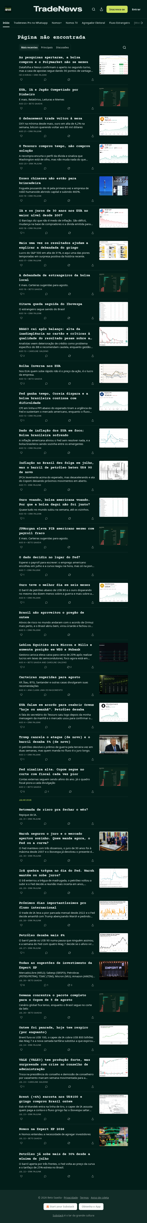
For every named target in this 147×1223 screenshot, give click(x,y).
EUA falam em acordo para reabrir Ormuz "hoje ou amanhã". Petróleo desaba (56, 707)
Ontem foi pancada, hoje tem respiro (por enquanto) (53, 1030)
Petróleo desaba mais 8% (41, 935)
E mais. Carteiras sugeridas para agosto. (43, 285)
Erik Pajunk (40, 75)
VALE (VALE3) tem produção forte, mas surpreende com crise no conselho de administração (54, 1064)
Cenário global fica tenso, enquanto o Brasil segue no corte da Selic (55, 1006)
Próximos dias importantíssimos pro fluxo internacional (52, 905)
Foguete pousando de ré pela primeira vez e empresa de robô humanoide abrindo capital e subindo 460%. (54, 189)
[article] (73, 68)
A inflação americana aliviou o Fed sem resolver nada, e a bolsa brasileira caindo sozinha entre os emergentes (54, 442)
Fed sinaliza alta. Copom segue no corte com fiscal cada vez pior (51, 772)
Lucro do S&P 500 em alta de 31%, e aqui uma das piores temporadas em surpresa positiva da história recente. (54, 254)
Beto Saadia (35, 103)
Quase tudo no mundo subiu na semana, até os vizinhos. (54, 509)
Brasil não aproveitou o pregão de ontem (51, 615)
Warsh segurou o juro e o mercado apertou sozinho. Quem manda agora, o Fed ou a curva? (54, 838)
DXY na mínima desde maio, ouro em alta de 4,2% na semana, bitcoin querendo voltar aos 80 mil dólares (52, 125)
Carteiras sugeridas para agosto (49, 677)
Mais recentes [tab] (29, 47)
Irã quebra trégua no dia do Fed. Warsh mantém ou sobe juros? (56, 873)
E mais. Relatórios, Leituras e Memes (41, 99)
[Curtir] (21, 79)
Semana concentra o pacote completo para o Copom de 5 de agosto (52, 997)
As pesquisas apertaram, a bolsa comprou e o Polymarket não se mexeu (53, 60)
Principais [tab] (47, 47)
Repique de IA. (28, 814)
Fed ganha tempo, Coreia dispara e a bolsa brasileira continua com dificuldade (53, 398)
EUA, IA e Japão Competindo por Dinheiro (48, 92)
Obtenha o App (91, 1206)
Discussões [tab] (62, 47)
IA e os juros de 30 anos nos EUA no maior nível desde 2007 (53, 213)
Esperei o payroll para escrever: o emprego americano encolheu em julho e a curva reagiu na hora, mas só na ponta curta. (56, 564)
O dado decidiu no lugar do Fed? (49, 557)
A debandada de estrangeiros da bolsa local (54, 278)
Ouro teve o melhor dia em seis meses (54, 585)
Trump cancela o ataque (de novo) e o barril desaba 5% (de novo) (54, 739)
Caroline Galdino (38, 351)
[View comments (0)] (45, 79)
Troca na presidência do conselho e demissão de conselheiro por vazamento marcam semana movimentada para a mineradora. (56, 1076)
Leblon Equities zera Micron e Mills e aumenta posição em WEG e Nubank (55, 647)
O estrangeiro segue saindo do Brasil (42, 309)
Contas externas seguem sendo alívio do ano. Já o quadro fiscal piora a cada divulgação (54, 781)
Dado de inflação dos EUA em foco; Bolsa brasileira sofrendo (51, 433)
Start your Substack (62, 1206)
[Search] (93, 9)
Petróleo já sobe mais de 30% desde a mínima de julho (54, 1156)
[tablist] (45, 47)
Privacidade (71, 1197)
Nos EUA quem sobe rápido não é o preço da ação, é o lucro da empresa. (56, 372)
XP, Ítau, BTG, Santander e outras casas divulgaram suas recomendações (53, 684)
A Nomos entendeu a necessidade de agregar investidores (55, 1134)
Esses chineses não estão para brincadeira (47, 181)
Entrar (136, 9)
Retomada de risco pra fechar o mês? (53, 810)
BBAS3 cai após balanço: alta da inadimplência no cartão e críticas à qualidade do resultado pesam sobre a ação (54, 334)
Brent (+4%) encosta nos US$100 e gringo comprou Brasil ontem (50, 1099)
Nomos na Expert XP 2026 (41, 1129)
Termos (84, 1197)
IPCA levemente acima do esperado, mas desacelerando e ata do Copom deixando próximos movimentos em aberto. (57, 479)
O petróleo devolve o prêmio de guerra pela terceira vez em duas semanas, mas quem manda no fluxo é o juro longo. (56, 748)
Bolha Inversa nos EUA (39, 366)
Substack (58, 1215)
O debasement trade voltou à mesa (50, 118)
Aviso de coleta (100, 1197)
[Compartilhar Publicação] (101, 9)
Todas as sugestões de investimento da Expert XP (55, 965)
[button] (6, 23)
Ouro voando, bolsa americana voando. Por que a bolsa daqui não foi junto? (54, 502)
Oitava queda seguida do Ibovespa (50, 304)
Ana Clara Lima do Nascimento (45, 690)
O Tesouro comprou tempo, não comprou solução (54, 148)
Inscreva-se (117, 9)
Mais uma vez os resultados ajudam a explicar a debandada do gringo (53, 245)
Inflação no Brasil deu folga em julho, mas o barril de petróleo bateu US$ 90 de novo (56, 467)
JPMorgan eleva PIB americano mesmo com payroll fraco (56, 531)
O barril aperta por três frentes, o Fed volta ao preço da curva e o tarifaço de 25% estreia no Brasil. (57, 1165)
